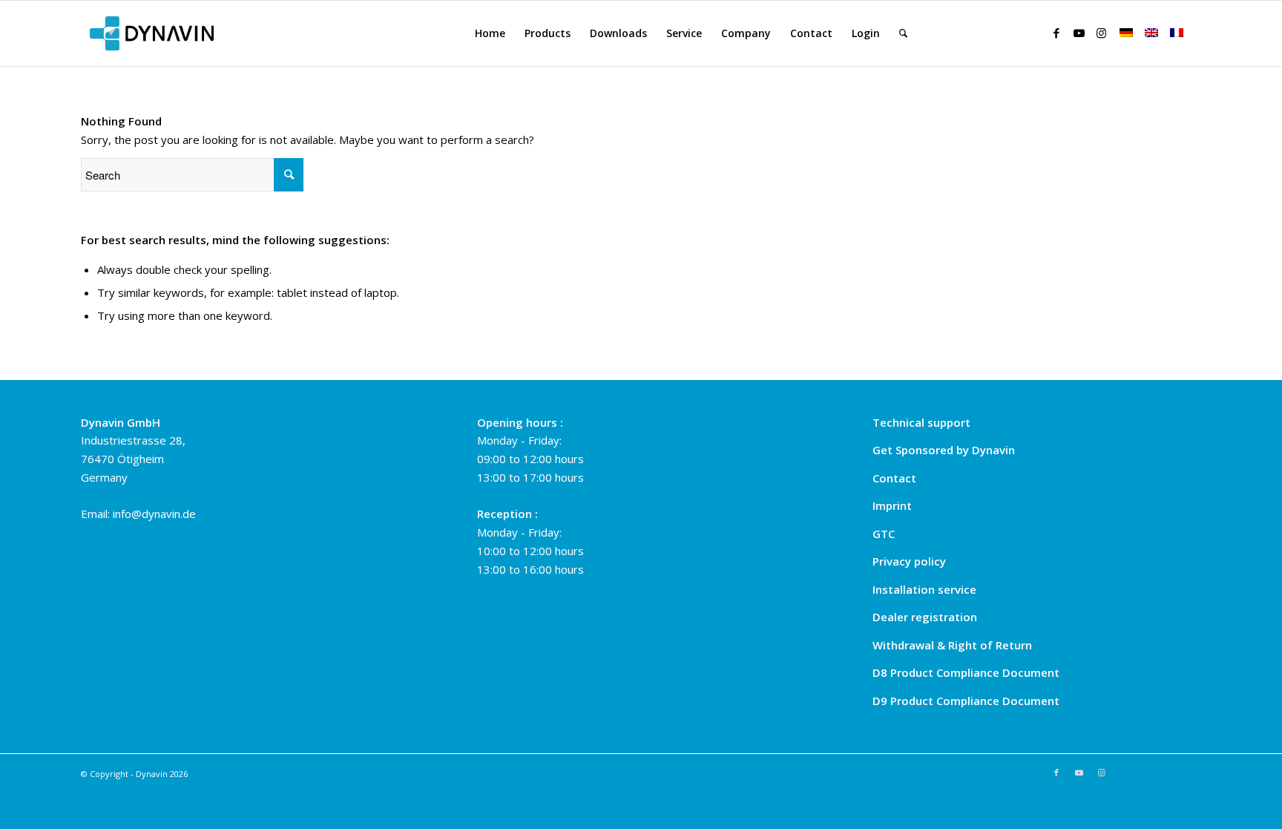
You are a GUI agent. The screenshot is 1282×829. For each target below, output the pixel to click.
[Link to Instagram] (1101, 33)
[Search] (903, 33)
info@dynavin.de (154, 513)
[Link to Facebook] (1056, 33)
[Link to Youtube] (1079, 33)
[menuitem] (490, 33)
